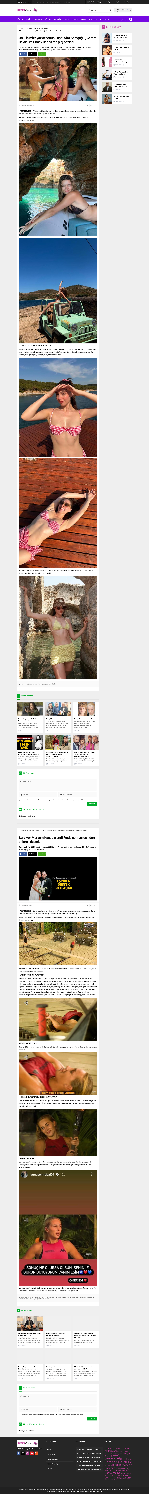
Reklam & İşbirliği (52, 1464)
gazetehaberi (112, 1458)
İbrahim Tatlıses (118, 1480)
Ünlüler (127, 1477)
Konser (107, 1465)
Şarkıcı (129, 1480)
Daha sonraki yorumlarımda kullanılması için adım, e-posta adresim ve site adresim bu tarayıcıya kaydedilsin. (52, 800)
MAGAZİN (32, 28)
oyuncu (122, 1468)
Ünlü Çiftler (108, 1480)
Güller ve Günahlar (126, 1459)
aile (112, 1449)
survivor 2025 (47, 1297)
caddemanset (112, 1451)
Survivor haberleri (112, 1475)
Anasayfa (23, 28)
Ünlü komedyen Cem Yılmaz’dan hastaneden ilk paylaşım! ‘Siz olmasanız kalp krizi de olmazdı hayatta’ (57, 2)
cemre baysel (38, 684)
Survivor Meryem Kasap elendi (85, 1297)
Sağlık (110, 1470)
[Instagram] (27, 1453)
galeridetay (115, 1456)
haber (108, 1461)
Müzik (117, 1469)
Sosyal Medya (112, 1472)
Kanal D (128, 1461)
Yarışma (37, 1299)
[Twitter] (23, 1453)
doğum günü (117, 1454)
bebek (118, 1449)
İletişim (49, 1468)
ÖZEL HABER (39, 28)
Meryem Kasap (33, 1297)
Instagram (117, 1461)
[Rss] (36, 1453)
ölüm (112, 1480)
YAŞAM (46, 28)
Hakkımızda (51, 1454)
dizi (111, 1453)
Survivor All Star (56, 1297)
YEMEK (122, 1478)
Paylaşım (128, 1469)
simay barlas (52, 684)
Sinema (125, 1470)
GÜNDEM (31, 830)
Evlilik (124, 1454)
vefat (126, 1475)
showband (119, 1470)
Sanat (106, 1470)
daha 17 (122, 1451)
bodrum (122, 1449)
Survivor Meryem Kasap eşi (26, 1299)
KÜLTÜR (37, 830)
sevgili (113, 1470)
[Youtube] (32, 1453)
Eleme (22, 1297)
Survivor (41, 1297)
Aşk (114, 1449)
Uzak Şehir (120, 1475)
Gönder (43, 54)
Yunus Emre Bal (44, 1299)
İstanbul (125, 1480)
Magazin (45, 684)
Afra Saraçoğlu (25, 684)
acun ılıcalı (108, 1449)
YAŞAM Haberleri (112, 1478)
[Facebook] (18, 1453)
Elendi (27, 1297)
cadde (32, 684)
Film (109, 1456)
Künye (49, 1449)
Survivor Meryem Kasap (69, 1297)
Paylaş (24, 54)
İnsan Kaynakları (52, 1459)
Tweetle (33, 54)
